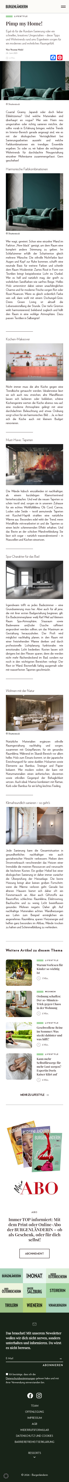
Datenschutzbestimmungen (20, 1378)
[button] (6, 1476)
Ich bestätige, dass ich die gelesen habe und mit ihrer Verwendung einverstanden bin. (32, 1378)
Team (34, 1405)
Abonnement (34, 1253)
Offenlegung (34, 1412)
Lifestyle (21, 16)
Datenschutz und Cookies (34, 1436)
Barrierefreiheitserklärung (34, 1442)
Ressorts (34, 1453)
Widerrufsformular (34, 1430)
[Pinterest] (59, 58)
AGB (34, 1424)
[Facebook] (53, 58)
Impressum (34, 1418)
